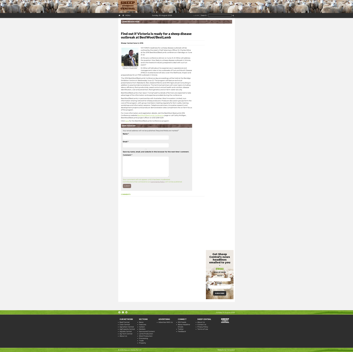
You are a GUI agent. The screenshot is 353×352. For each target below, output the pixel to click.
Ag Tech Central (126, 334)
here (127, 121)
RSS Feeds (182, 322)
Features (142, 324)
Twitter (181, 329)
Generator (231, 350)
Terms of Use (202, 329)
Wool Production (146, 336)
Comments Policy (157, 182)
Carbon (142, 327)
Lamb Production (146, 334)
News (141, 322)
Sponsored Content (147, 331)
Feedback (182, 331)
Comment (127, 155)
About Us (123, 336)
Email (126, 142)
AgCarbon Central (127, 327)
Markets (142, 329)
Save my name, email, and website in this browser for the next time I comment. (156, 152)
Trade (141, 341)
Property (142, 343)
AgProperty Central (127, 329)
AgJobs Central (126, 331)
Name (126, 134)
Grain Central (125, 324)
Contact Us (201, 324)
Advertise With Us (165, 322)
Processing (143, 338)
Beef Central (125, 322)
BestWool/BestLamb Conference (150, 115)
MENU (128, 15)
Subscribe (219, 293)
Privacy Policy (202, 327)
